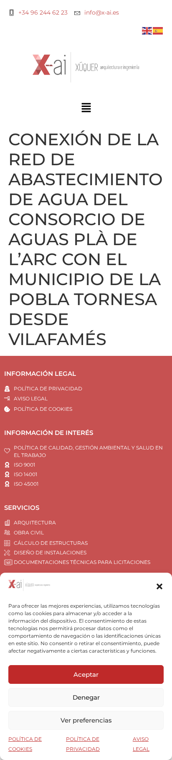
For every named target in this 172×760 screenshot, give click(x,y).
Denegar (86, 697)
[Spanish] (158, 30)
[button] (159, 586)
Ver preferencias (86, 720)
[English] (147, 30)
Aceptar (86, 674)
